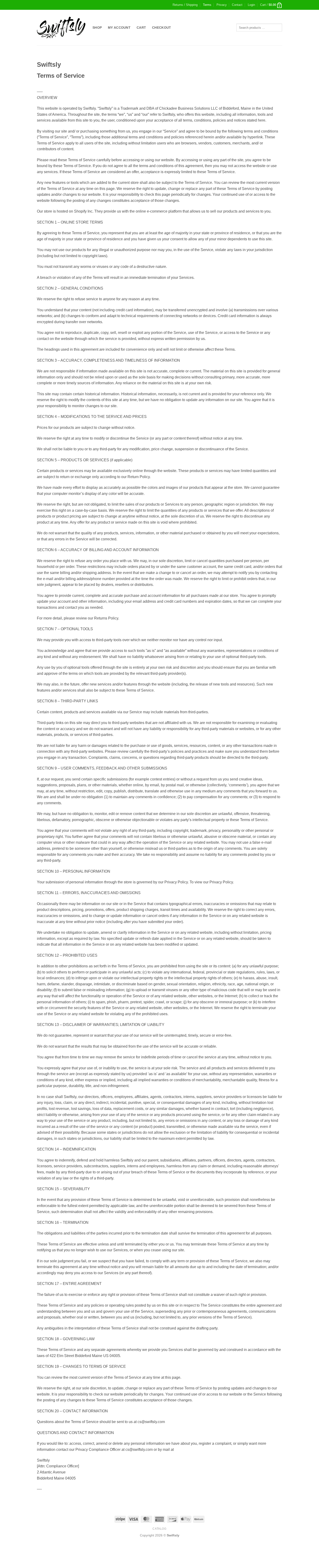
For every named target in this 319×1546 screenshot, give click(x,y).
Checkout (161, 27)
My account (119, 27)
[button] (251, 4)
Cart (141, 27)
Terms (207, 5)
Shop (97, 27)
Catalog (159, 1528)
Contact (237, 5)
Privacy (221, 5)
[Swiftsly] (61, 27)
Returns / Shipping (185, 5)
